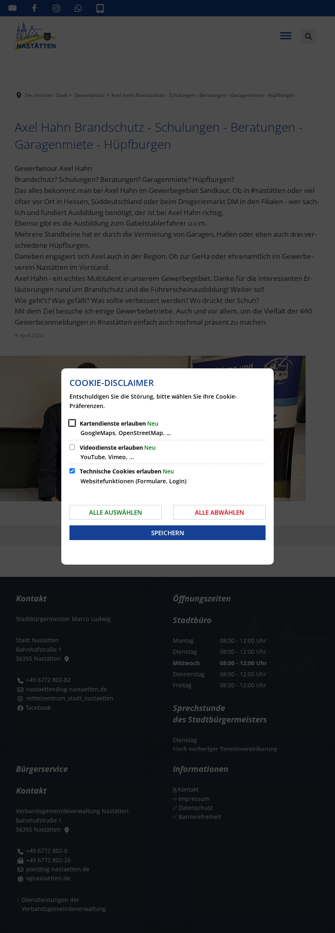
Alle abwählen (219, 512)
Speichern (167, 533)
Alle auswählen (115, 512)
